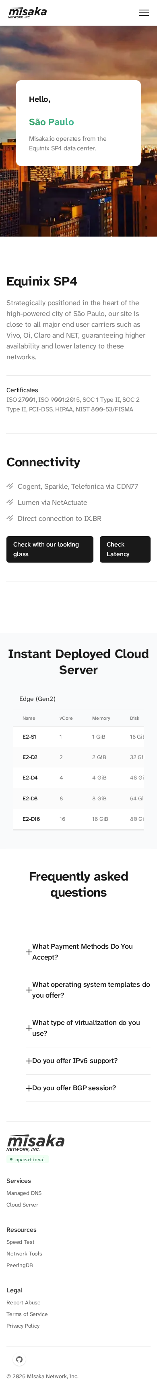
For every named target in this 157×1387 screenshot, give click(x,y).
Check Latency (118, 549)
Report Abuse (23, 1302)
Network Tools (24, 1253)
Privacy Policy (22, 1325)
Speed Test (20, 1241)
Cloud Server (22, 1204)
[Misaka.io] (27, 13)
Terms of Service (27, 1314)
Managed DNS (23, 1193)
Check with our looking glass (45, 549)
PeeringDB (19, 1265)
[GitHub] (19, 1359)
